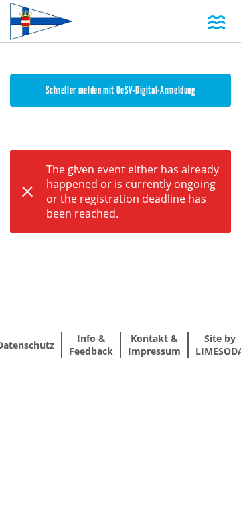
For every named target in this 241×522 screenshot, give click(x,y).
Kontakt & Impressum (154, 344)
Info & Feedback (91, 344)
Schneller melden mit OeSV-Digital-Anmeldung (120, 90)
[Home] (41, 22)
